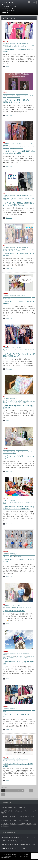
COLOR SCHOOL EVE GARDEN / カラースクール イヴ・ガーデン (18, 837)
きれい (9, 95)
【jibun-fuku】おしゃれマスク (14, 611)
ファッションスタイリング (13, 97)
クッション (13, 400)
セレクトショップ (27, 95)
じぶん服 (21, 402)
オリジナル (13, 451)
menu (34, 2)
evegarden (23, 46)
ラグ (25, 402)
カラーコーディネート (20, 45)
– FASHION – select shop (9, 43)
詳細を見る (9, 66)
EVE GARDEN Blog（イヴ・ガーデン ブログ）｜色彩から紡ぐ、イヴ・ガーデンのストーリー (8, 7)
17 (31, 790)
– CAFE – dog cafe (20, 295)
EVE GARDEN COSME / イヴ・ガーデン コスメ (14, 841)
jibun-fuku (25, 401)
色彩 (19, 401)
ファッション (17, 46)
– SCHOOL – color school (22, 43)
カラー (17, 656)
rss (29, 2)
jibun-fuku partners (7, 453)
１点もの (14, 607)
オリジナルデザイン (22, 400)
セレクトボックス (29, 657)
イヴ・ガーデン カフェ (14, 250)
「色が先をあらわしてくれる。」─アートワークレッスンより (17, 816)
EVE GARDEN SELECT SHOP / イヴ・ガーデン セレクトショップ (18, 844)
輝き (21, 401)
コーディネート (11, 657)
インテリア (16, 402)
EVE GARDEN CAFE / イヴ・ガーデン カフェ (13, 848)
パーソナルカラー (9, 46)
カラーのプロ (6, 502)
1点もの (5, 95)
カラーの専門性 (14, 502)
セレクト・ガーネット (8, 146)
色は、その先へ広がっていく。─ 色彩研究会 (13, 807)
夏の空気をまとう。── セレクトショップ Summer (14, 820)
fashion (4, 45)
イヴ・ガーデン (11, 45)
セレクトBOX (6, 658)
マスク (9, 607)
